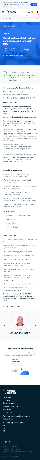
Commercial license (9, 454)
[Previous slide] (5, 326)
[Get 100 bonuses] (31, 12)
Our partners (8, 403)
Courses (6, 400)
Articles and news (10, 407)
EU (4, 428)
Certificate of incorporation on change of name (18, 451)
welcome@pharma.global (14, 423)
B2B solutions (8, 419)
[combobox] (7, 442)
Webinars (8, 18)
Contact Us (7, 412)
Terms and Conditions (10, 446)
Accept (34, 4)
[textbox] (6, 442)
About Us (7, 410)
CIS (4, 431)
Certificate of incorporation (11, 449)
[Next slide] (35, 326)
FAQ (4, 425)
